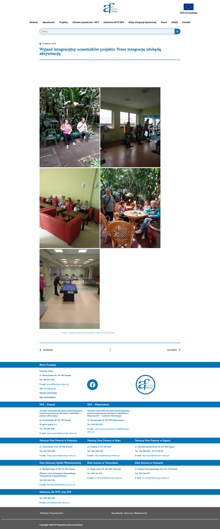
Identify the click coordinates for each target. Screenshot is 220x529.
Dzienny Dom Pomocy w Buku (104, 440)
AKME (174, 22)
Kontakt (186, 22)
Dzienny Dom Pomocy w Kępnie (152, 440)
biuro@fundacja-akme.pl (58, 384)
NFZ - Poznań (47, 404)
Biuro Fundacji (48, 364)
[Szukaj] (177, 31)
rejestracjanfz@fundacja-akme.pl (61, 433)
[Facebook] (92, 384)
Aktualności (49, 22)
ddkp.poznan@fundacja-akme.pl (61, 455)
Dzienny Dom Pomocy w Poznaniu (58, 440)
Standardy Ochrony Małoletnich (129, 513)
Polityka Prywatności (51, 513)
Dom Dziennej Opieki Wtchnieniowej (60, 462)
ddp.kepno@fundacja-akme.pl (155, 455)
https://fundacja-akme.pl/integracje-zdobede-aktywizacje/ (89, 333)
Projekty (63, 22)
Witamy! (34, 22)
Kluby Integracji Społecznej (142, 22)
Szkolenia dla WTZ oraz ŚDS (55, 491)
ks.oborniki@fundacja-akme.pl (108, 478)
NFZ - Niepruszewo (98, 404)
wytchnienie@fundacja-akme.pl (61, 484)
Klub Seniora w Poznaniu (149, 462)
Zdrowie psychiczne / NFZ (85, 22)
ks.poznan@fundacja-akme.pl (155, 478)
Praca (164, 22)
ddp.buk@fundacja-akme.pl (107, 455)
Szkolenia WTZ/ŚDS (113, 22)
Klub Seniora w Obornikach (102, 462)
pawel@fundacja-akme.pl (58, 502)
